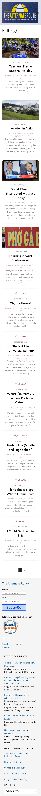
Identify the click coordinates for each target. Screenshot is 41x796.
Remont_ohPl (10, 695)
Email (4, 597)
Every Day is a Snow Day (16, 779)
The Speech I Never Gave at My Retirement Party (19, 755)
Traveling (6, 647)
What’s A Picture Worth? (15, 773)
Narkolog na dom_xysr (14, 730)
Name (5, 590)
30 (29, 499)
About (5, 644)
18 (35, 76)
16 (35, 308)
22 (35, 455)
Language (18, 265)
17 (29, 203)
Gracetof (8, 716)
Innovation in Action (20, 128)
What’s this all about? (14, 768)
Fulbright (9, 76)
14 (26, 136)
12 (24, 358)
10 (35, 265)
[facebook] (10, 637)
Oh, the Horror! (20, 303)
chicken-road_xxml (13, 663)
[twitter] (4, 637)
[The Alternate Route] (20, 22)
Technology (16, 136)
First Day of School (13, 762)
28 (35, 407)
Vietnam (27, 76)
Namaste (8, 733)
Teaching (19, 76)
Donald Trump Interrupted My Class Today (20, 194)
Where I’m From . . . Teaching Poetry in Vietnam (20, 398)
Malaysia (21, 133)
